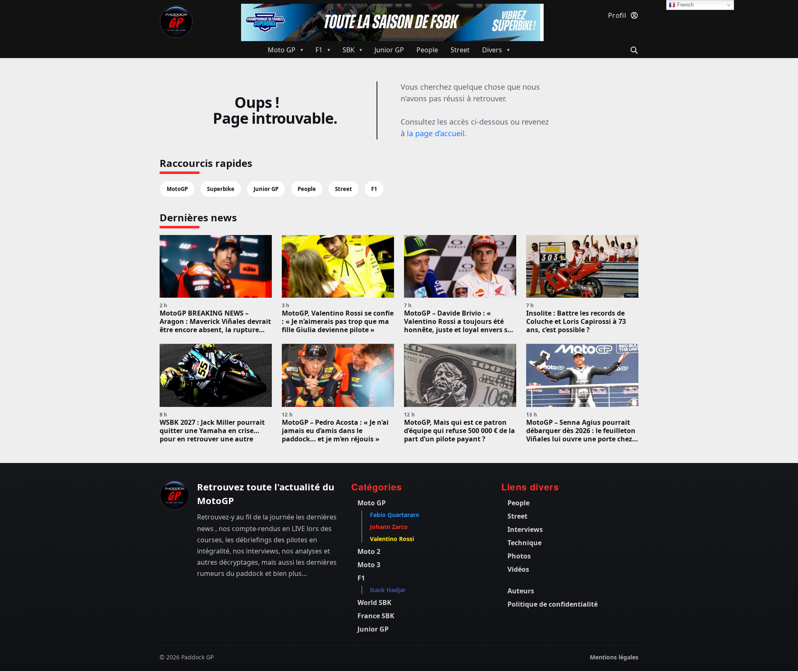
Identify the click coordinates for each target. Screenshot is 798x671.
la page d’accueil (436, 133)
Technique (524, 542)
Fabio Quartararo (394, 515)
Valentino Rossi (392, 539)
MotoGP (177, 189)
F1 (374, 189)
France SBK (375, 615)
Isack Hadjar (388, 590)
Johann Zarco (389, 527)
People (307, 189)
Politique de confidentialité (552, 604)
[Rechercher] (632, 49)
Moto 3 (368, 564)
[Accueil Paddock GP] (175, 495)
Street (343, 189)
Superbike (220, 189)
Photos (519, 556)
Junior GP (266, 189)
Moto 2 (368, 551)
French (684, 5)
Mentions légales (614, 657)
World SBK (374, 602)
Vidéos (518, 569)
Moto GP (371, 502)
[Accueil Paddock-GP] (176, 21)
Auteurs (520, 590)
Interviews (525, 529)
